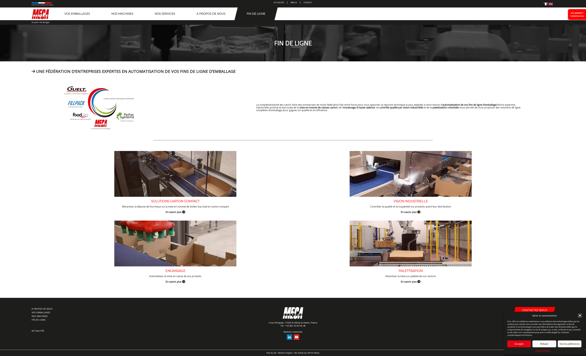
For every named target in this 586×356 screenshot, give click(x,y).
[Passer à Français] (546, 3)
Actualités (279, 2)
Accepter (519, 344)
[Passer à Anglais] (551, 3)
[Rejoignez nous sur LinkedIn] (289, 339)
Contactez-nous (534, 310)
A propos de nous (211, 13)
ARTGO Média (313, 353)
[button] (579, 315)
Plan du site (272, 353)
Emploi (294, 2)
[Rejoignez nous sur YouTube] (296, 339)
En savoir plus (174, 212)
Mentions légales (543, 350)
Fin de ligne (256, 13)
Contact (308, 2)
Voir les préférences (569, 344)
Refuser (544, 344)
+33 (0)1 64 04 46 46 (295, 325)
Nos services (165, 13)
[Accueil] (40, 13)
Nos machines (122, 13)
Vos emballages (77, 13)
